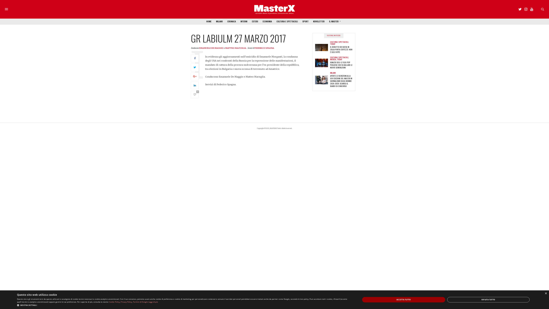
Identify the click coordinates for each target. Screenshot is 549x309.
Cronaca (231, 21)
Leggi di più (153, 302)
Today (332, 43)
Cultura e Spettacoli (287, 21)
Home (208, 21)
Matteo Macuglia (235, 48)
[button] (184, 305)
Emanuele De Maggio (211, 48)
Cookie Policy (114, 302)
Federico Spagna (264, 48)
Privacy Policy (126, 302)
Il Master (334, 21)
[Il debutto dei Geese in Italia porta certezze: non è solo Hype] (322, 47)
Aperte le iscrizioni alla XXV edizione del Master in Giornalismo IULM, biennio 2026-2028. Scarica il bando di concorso (341, 81)
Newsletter (319, 21)
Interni (243, 21)
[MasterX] (274, 9)
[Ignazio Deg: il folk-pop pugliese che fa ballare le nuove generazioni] (322, 63)
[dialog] (274, 299)
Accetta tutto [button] (403, 299)
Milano (219, 21)
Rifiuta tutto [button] (488, 299)
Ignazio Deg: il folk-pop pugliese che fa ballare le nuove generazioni (341, 65)
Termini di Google (140, 302)
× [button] (546, 293)
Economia (267, 21)
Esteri (255, 21)
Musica (333, 59)
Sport (305, 21)
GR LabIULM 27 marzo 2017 (238, 38)
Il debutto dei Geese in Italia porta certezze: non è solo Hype (341, 49)
